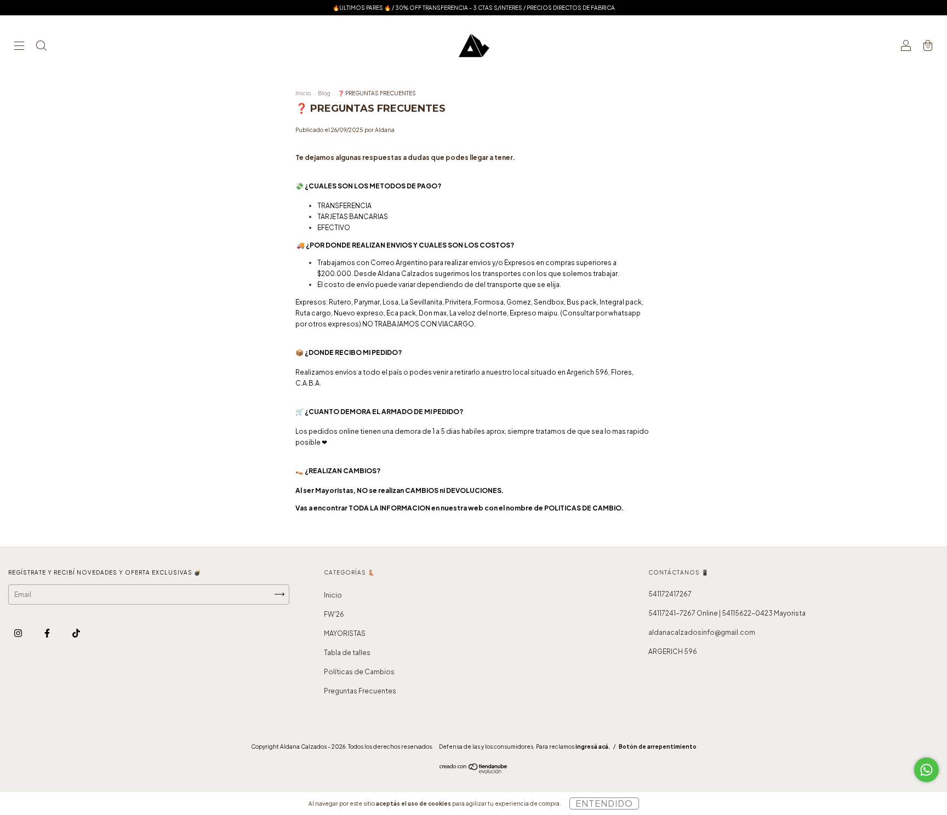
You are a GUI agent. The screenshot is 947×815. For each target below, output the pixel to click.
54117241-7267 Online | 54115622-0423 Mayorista (727, 613)
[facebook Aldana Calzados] (47, 633)
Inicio (303, 93)
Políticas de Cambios (359, 672)
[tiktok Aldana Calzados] (76, 633)
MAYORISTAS (345, 633)
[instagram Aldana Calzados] (18, 633)
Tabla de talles (347, 652)
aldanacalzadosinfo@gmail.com (701, 632)
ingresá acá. (592, 746)
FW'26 (334, 614)
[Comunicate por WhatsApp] (926, 769)
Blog (324, 93)
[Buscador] (41, 47)
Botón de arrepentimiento (658, 746)
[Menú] (19, 47)
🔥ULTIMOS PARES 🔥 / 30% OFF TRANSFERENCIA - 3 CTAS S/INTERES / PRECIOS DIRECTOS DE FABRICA (474, 7)
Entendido (604, 803)
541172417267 (670, 594)
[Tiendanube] (474, 771)
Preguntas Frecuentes (360, 691)
